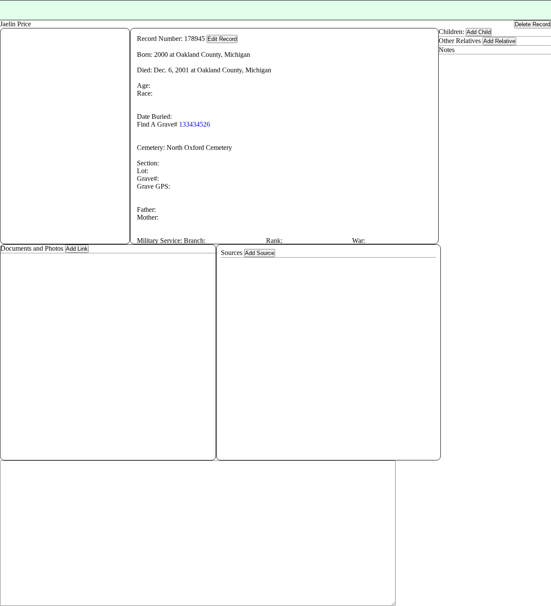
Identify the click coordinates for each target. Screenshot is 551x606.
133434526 (194, 124)
